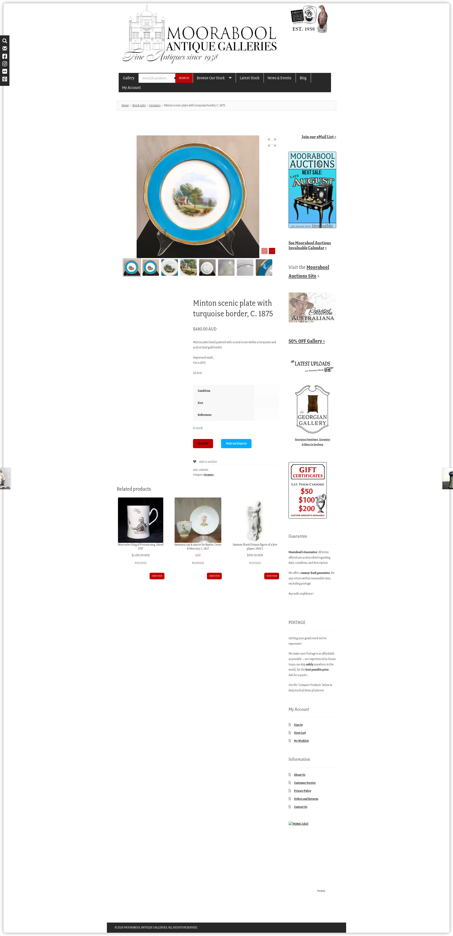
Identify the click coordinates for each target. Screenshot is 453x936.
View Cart (300, 733)
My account (131, 87)
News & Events (279, 77)
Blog (303, 77)
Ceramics (154, 105)
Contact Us (300, 807)
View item (157, 576)
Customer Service (305, 783)
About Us (299, 775)
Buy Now (203, 443)
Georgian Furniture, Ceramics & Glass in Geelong (312, 442)
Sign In (298, 725)
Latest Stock (249, 77)
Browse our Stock (211, 77)
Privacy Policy (302, 791)
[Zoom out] (264, 251)
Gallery (128, 77)
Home (125, 105)
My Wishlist (301, 741)
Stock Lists (139, 105)
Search (184, 78)
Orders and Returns (306, 799)
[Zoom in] (272, 251)
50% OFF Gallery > (307, 341)
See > (310, 245)
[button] (272, 142)
